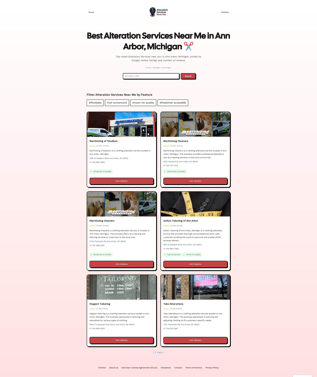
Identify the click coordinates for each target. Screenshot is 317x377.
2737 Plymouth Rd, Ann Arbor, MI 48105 (181, 324)
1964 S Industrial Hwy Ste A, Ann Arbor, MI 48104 (112, 324)
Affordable (95, 102)
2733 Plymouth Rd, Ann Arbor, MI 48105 (108, 241)
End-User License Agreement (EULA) (139, 367)
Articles (225, 12)
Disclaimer (166, 367)
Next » (160, 352)
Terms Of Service (193, 367)
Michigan (156, 68)
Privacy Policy (212, 367)
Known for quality (143, 102)
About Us (113, 367)
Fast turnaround (117, 102)
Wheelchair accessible (173, 102)
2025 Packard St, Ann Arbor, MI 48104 (180, 162)
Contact (178, 367)
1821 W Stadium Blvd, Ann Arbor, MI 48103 (182, 245)
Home (91, 12)
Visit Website (122, 181)
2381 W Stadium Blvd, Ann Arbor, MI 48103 (109, 158)
